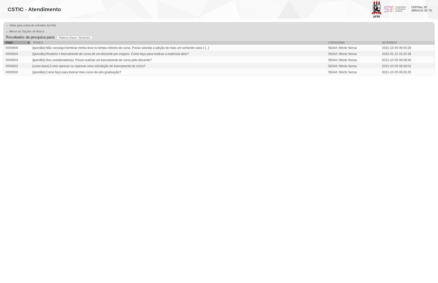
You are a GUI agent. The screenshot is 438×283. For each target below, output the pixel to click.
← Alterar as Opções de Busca (25, 31)
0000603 (12, 60)
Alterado (389, 42)
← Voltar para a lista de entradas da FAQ (31, 25)
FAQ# (9, 42)
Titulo (38, 42)
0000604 (12, 54)
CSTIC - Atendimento (34, 9)
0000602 (12, 66)
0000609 (12, 48)
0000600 (12, 72)
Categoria (336, 42)
